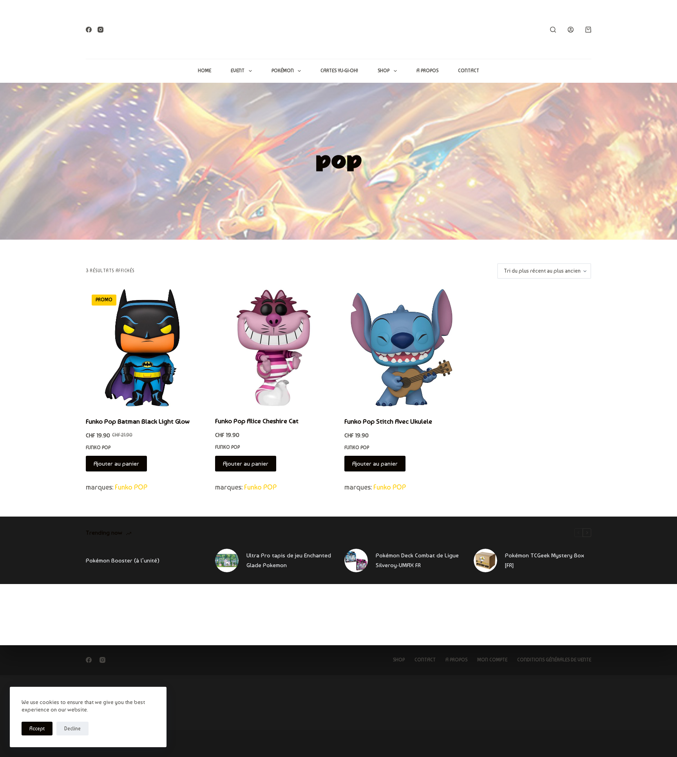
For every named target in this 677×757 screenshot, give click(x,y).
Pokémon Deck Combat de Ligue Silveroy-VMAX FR (417, 560)
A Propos (427, 70)
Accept (37, 729)
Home (204, 70)
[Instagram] (100, 30)
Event (237, 70)
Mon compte (492, 659)
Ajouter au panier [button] (116, 463)
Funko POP (131, 487)
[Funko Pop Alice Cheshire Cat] (274, 347)
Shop (383, 70)
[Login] (571, 30)
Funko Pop (98, 447)
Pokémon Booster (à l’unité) (122, 560)
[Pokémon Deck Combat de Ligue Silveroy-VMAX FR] (356, 560)
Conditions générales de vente (554, 659)
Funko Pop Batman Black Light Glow (138, 421)
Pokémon (283, 70)
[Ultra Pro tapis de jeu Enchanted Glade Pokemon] (227, 560)
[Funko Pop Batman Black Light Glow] (144, 348)
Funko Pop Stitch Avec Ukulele (388, 421)
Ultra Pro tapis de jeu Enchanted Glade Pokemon (288, 560)
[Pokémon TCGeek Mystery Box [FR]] (485, 560)
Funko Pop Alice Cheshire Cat (257, 421)
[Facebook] (89, 30)
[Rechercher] (553, 30)
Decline (72, 729)
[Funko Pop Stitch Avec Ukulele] (403, 348)
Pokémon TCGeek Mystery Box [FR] (544, 560)
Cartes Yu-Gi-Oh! (339, 70)
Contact (468, 70)
